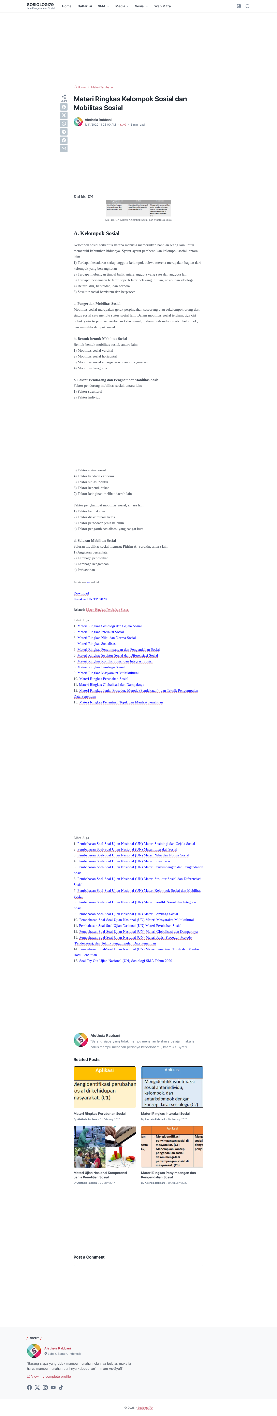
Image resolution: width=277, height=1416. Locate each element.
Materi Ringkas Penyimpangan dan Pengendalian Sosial (168, 1175)
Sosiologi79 (40, 4)
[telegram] (64, 132)
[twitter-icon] (37, 1387)
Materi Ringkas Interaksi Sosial (165, 1113)
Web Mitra (162, 6)
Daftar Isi (85, 6)
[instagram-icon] (45, 1387)
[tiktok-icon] (61, 1387)
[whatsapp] (64, 123)
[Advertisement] (138, 48)
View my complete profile (50, 1376)
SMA (101, 6)
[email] (64, 148)
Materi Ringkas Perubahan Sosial (107, 609)
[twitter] (64, 115)
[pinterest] (64, 140)
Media (120, 6)
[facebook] (64, 107)
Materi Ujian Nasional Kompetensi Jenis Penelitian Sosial (100, 1175)
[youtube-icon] (53, 1387)
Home (67, 6)
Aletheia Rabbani (57, 1348)
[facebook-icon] (29, 1387)
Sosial (139, 6)
